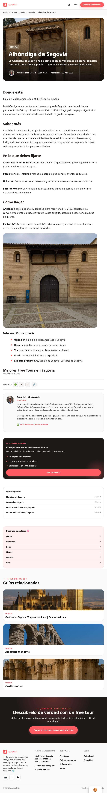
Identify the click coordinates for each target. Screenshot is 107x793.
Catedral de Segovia (53, 502)
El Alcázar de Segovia (53, 497)
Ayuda (62, 768)
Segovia (31, 12)
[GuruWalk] (10, 5)
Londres (53, 557)
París (53, 562)
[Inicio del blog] (68, 4)
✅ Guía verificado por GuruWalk (32, 424)
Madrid (53, 536)
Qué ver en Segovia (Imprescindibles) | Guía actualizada (44, 759)
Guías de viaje (66, 764)
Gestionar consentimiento (95, 789)
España (22, 12)
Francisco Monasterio (28, 397)
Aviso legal (89, 756)
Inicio (5, 12)
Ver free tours (53, 472)
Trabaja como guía (68, 760)
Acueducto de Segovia (45, 765)
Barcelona (53, 541)
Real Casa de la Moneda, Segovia (53, 507)
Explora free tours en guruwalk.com (53, 730)
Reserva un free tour (92, 4)
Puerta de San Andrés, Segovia (53, 512)
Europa (14, 12)
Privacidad (88, 760)
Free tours (64, 756)
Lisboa (53, 552)
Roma (53, 546)
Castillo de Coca (42, 769)
